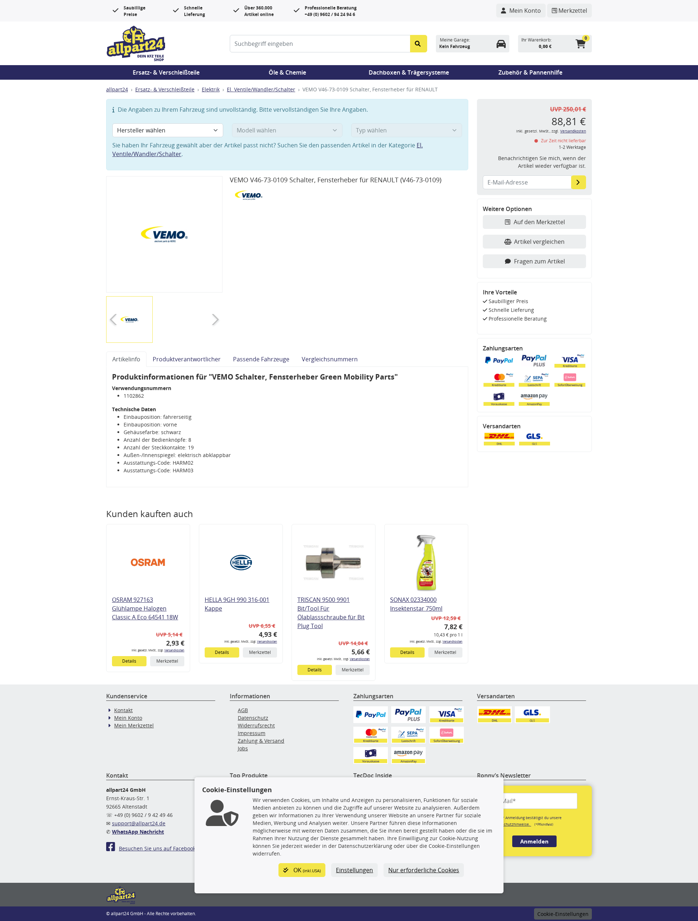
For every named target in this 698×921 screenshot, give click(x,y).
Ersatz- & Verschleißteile (166, 72)
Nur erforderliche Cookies (423, 870)
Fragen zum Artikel (539, 261)
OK (306, 870)
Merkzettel (167, 661)
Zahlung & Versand (261, 740)
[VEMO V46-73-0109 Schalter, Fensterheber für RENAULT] (164, 234)
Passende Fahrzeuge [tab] (261, 359)
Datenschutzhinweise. (511, 824)
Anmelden (534, 841)
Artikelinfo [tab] (126, 359)
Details (129, 661)
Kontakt (123, 710)
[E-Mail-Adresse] (578, 182)
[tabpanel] (287, 427)
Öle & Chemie (287, 72)
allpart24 (117, 89)
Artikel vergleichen (539, 242)
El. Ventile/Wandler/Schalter (261, 89)
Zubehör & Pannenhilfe (530, 72)
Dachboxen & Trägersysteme (409, 72)
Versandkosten (174, 650)
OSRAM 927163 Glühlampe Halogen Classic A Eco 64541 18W (145, 608)
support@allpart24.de (138, 823)
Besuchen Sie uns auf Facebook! (158, 848)
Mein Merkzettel (134, 725)
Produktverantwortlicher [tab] (187, 359)
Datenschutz (253, 717)
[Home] (136, 43)
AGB (243, 710)
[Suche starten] (418, 43)
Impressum (251, 733)
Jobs (243, 748)
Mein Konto (128, 717)
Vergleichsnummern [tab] (330, 359)
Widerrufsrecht (256, 725)
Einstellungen (354, 870)
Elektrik (211, 89)
